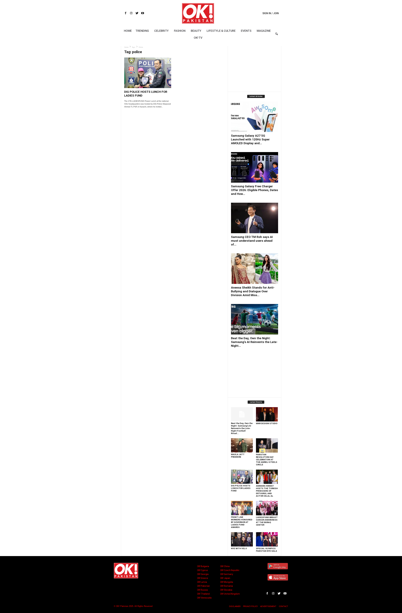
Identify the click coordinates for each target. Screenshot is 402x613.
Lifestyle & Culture (221, 30)
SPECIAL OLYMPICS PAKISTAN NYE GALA (266, 549)
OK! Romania (226, 586)
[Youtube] (142, 13)
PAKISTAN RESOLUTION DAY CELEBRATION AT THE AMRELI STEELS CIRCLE (266, 459)
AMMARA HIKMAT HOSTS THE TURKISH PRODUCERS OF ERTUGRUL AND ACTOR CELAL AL (267, 491)
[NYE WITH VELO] (242, 539)
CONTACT (283, 606)
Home (128, 30)
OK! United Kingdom (230, 594)
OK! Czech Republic (229, 570)
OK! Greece (202, 578)
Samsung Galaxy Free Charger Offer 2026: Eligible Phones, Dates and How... (254, 190)
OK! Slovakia (226, 590)
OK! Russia (202, 590)
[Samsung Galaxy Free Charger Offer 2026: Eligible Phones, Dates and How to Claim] (254, 167)
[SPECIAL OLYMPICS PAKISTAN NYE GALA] (267, 539)
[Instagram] (131, 13)
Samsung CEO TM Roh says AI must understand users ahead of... (252, 240)
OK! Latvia (202, 582)
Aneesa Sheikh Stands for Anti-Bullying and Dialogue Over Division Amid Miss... (252, 291)
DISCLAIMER (235, 606)
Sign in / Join (270, 13)
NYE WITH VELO (239, 548)
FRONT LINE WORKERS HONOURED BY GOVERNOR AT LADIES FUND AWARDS (241, 522)
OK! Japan (225, 578)
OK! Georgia (203, 574)
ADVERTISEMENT (268, 606)
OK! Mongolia (226, 582)
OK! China (225, 566)
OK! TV (198, 37)
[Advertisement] (254, 68)
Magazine (264, 30)
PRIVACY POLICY (250, 606)
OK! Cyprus (202, 570)
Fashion (179, 30)
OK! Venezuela (204, 597)
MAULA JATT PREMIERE (237, 455)
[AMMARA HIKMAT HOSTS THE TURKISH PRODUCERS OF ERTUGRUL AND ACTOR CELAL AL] (267, 477)
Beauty (196, 30)
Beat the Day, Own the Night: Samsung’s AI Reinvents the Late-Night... (254, 342)
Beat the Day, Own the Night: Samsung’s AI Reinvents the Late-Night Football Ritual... (242, 428)
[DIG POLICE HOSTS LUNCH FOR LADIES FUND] (147, 73)
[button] (276, 35)
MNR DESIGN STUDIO (266, 423)
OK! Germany (226, 574)
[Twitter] (137, 13)
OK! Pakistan (203, 586)
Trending (142, 30)
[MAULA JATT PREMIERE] (242, 445)
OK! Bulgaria (203, 566)
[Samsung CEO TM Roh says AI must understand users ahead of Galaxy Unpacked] (254, 218)
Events (246, 30)
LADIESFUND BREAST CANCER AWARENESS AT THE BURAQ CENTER (267, 521)
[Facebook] (125, 13)
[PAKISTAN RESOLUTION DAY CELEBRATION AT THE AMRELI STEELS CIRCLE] (267, 445)
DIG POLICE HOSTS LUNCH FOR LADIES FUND (240, 488)
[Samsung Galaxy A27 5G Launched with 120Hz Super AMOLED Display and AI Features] (254, 116)
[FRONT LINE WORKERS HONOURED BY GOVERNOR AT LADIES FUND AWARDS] (242, 508)
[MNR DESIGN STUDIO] (267, 414)
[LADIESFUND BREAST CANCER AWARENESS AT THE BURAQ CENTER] (267, 508)
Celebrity (161, 30)
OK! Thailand (203, 594)
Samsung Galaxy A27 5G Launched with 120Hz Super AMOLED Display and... (250, 139)
